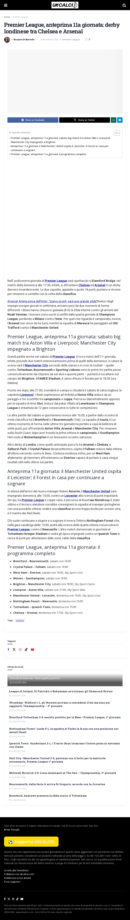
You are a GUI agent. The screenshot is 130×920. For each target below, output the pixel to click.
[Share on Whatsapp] (113, 120)
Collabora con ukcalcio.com (19, 874)
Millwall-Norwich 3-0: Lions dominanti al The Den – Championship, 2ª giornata (62, 773)
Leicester (71, 495)
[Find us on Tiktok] (26, 650)
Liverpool (27, 394)
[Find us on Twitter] (14, 650)
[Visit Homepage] (64, 5)
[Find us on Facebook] (8, 650)
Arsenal (99, 285)
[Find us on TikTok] (17, 899)
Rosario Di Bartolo (24, 39)
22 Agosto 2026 (18, 710)
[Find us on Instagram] (20, 650)
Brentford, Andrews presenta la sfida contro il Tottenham (48, 795)
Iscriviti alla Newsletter (16, 870)
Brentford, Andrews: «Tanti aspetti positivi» (35, 678)
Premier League (20, 17)
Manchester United (96, 491)
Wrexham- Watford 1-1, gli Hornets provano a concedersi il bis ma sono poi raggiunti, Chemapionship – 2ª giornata (59, 704)
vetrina (20, 620)
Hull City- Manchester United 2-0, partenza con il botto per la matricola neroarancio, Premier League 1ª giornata (57, 759)
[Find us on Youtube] (32, 650)
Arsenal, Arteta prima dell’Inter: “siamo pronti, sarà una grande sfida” (52, 301)
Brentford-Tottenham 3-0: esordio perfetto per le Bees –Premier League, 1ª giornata (65, 717)
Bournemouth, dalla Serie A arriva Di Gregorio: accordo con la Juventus (57, 784)
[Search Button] (124, 5)
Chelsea (84, 285)
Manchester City (36, 365)
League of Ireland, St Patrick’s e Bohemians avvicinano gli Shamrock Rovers (61, 691)
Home (7, 17)
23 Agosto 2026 (19, 682)
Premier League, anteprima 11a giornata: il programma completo (48, 154)
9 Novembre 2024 (49, 39)
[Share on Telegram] (120, 120)
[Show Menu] (5, 5)
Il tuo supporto (12, 881)
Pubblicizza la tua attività (17, 878)
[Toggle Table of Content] (115, 133)
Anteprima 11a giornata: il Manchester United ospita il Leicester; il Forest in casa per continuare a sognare (60, 148)
